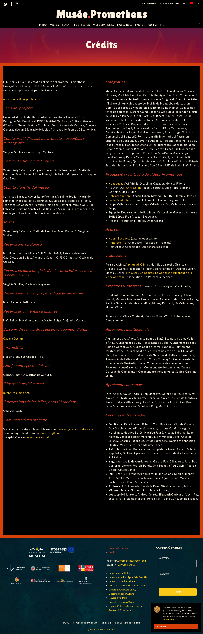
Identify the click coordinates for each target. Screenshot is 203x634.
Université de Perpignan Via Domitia (128, 577)
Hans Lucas (116, 183)
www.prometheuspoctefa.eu (131, 560)
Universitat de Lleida (119, 573)
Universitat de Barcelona (122, 581)
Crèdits (112, 552)
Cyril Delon (133, 187)
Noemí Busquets (119, 238)
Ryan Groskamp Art (16, 393)
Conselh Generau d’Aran (121, 601)
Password (164, 574)
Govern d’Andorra (118, 597)
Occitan (197, 3)
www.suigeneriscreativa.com (75, 429)
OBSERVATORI (170, 3)
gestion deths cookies (101, 629)
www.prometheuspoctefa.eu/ (22, 99)
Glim (143, 264)
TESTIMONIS (148, 3)
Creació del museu (118, 547)
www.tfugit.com (50, 433)
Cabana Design (13, 338)
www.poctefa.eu (126, 564)
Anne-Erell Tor (118, 242)
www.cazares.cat (38, 437)
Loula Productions (121, 200)
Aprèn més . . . (170, 619)
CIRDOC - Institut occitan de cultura (128, 585)
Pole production (119, 196)
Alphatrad (132, 264)
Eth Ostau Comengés (140, 272)
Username (164, 557)
